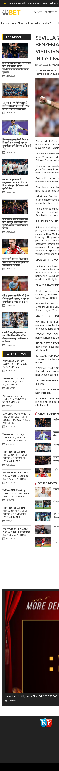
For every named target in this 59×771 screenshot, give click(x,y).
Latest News (16, 354)
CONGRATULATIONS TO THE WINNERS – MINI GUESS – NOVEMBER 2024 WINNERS (16, 512)
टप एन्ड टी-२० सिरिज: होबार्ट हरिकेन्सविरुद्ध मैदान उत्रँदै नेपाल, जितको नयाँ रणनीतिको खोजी (16, 105)
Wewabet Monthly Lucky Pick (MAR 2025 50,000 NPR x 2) (14, 381)
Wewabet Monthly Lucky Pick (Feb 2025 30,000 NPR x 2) (14, 399)
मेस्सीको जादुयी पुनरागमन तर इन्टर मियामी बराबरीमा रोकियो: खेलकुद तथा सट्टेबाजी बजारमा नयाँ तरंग (15, 337)
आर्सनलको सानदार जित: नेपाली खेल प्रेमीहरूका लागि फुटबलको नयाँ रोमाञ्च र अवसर (15, 261)
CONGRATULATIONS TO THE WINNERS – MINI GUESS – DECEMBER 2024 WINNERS (16, 457)
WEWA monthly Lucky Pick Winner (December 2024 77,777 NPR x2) (15, 475)
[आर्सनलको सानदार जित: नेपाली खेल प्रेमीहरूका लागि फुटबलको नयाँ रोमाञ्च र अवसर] (15, 247)
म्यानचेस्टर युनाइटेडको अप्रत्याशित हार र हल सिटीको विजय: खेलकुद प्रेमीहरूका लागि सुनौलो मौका (15, 184)
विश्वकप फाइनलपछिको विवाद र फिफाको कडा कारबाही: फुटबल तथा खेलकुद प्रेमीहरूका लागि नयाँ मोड (16, 144)
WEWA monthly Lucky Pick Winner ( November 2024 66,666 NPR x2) (16, 531)
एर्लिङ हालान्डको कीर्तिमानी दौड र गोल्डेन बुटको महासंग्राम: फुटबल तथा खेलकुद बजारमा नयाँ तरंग (15, 298)
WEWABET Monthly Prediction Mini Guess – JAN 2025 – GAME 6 (15, 493)
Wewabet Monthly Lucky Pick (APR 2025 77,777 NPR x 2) (14, 363)
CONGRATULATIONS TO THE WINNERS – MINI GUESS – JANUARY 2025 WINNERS (16, 418)
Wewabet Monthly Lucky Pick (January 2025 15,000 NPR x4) (14, 437)
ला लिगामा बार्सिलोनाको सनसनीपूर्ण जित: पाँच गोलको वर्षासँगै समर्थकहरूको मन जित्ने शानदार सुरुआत (16, 67)
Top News (13, 37)
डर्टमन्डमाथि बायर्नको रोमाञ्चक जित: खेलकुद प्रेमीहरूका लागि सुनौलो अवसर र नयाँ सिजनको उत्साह (15, 224)
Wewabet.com (11, 12)
